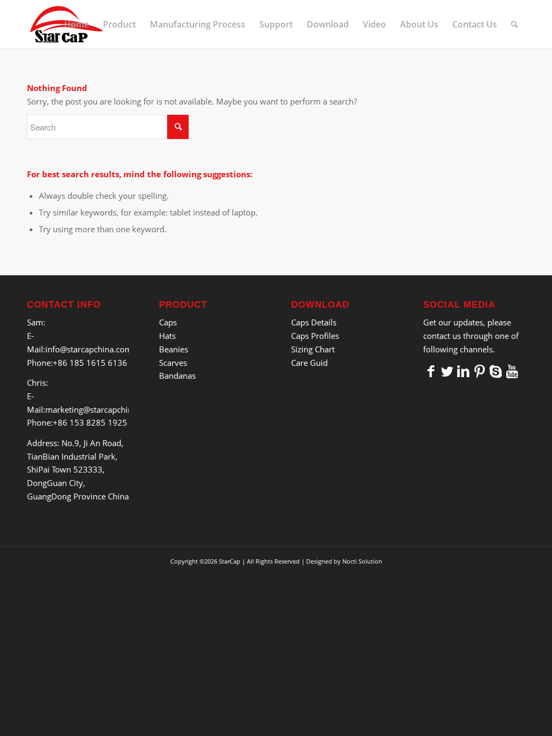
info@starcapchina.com (88, 349)
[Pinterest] (480, 371)
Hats (167, 335)
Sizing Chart (313, 349)
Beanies (173, 349)
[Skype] (496, 371)
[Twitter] (447, 371)
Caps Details (313, 322)
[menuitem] (76, 24)
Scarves (173, 362)
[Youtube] (512, 371)
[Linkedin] (464, 371)
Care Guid (309, 362)
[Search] (514, 24)
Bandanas (177, 375)
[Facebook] (431, 371)
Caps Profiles (315, 335)
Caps (168, 322)
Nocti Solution (362, 561)
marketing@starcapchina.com (100, 409)
